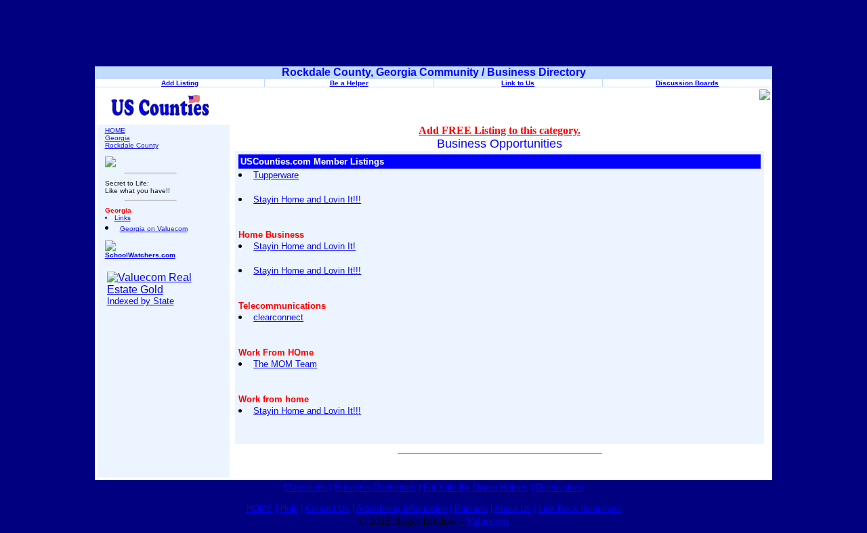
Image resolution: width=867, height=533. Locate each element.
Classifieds (307, 487)
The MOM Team (285, 364)
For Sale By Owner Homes (475, 487)
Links (122, 217)
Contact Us (327, 508)
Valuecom (487, 521)
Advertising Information (401, 508)
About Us (512, 508)
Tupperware (276, 175)
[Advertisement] (433, 35)
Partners (471, 508)
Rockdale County (131, 145)
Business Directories (375, 487)
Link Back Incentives (579, 508)
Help (289, 508)
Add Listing (179, 83)
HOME (115, 130)
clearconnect (278, 317)
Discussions (560, 487)
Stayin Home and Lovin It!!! (307, 199)
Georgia (117, 138)
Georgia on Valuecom (154, 228)
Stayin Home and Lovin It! (304, 246)
